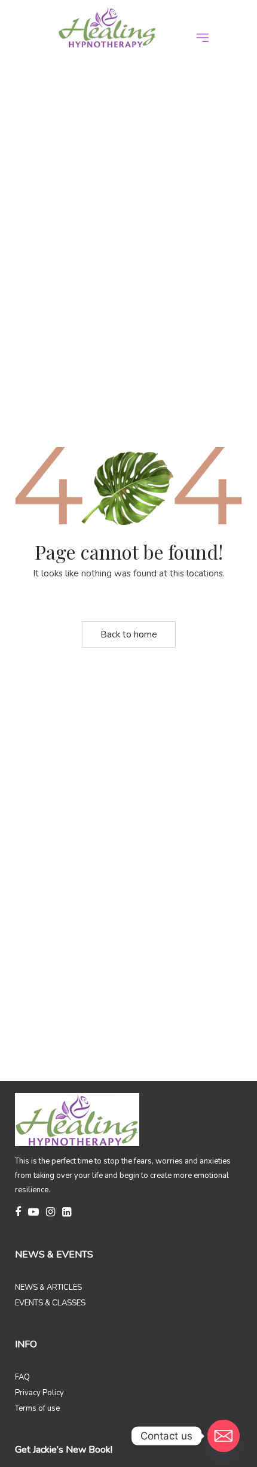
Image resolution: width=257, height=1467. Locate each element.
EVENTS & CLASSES (50, 1303)
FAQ (22, 1377)
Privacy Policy (39, 1392)
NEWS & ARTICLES (48, 1287)
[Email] (223, 1436)
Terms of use (37, 1408)
